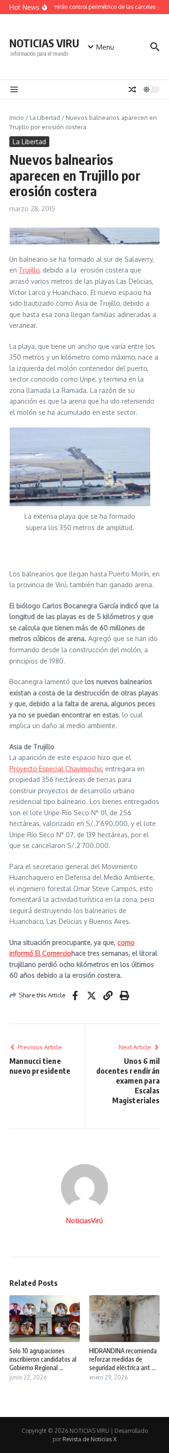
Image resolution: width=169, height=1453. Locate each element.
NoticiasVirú (84, 1220)
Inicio (16, 117)
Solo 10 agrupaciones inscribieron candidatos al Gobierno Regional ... (43, 1359)
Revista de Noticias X (89, 1439)
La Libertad (45, 117)
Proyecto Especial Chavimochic (56, 769)
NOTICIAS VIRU (44, 43)
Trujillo (29, 270)
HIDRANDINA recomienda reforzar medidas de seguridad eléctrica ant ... (123, 1359)
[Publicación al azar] (132, 89)
